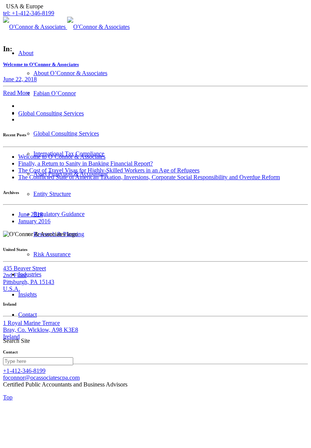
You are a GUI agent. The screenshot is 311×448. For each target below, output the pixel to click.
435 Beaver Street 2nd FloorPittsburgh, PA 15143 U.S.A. (28, 278)
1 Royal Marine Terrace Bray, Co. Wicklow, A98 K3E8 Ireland (40, 330)
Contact (27, 314)
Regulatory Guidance (59, 214)
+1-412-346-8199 (24, 371)
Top (8, 397)
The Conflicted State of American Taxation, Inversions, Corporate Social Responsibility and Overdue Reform (149, 177)
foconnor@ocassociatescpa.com (41, 377)
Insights (27, 294)
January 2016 (34, 221)
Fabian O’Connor (54, 93)
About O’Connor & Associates (70, 73)
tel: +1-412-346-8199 (28, 13)
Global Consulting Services (51, 113)
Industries (29, 274)
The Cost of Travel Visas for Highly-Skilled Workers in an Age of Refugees (108, 170)
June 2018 (30, 214)
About (25, 53)
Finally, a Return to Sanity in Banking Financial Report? (85, 163)
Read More (16, 93)
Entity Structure (52, 194)
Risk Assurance (52, 254)
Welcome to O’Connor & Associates (61, 156)
